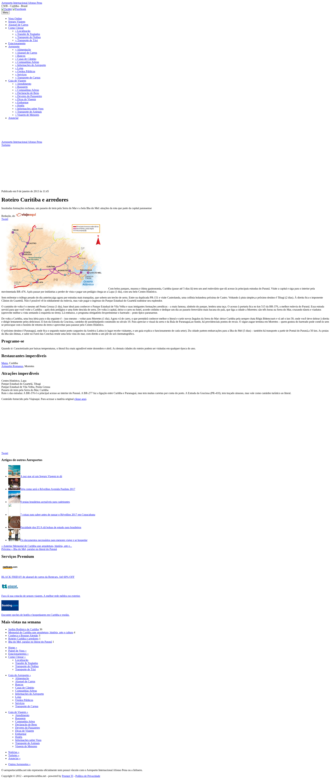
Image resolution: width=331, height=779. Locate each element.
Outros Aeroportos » (19, 764)
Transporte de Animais (27, 743)
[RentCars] (10, 571)
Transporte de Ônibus (27, 666)
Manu (4, 363)
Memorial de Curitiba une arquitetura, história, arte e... (36, 546)
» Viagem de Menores (27, 114)
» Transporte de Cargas (27, 77)
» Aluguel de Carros (26, 52)
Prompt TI (67, 776)
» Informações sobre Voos (29, 108)
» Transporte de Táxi (26, 40)
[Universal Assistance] (10, 590)
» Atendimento (23, 83)
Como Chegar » (17, 656)
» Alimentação (23, 49)
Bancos (19, 684)
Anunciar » (14, 758)
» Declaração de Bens (27, 93)
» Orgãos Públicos (25, 71)
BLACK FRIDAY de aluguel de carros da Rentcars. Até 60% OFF (37, 576)
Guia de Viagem (17, 80)
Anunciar (13, 117)
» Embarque (21, 102)
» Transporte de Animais (28, 111)
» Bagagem (21, 86)
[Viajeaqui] (26, 215)
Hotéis (18, 737)
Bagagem (20, 718)
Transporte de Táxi (25, 669)
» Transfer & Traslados (27, 34)
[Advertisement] (64, 139)
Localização (21, 660)
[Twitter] (6, 9)
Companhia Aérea (25, 721)
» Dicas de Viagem (25, 99)
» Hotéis (19, 105)
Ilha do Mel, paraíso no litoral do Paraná (29, 549)
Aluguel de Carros (18, 24)
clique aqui (80, 399)
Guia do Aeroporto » (19, 675)
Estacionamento (17, 43)
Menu (5, 12)
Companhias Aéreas (26, 690)
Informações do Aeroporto (29, 693)
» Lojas (19, 68)
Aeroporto (13, 46)
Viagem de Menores (26, 746)
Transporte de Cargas (26, 706)
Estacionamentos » (18, 653)
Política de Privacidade (87, 776)
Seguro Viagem (16, 21)
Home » (12, 647)
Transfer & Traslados (26, 663)
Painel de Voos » (17, 650)
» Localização (22, 31)
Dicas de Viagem (24, 730)
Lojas (18, 696)
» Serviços (21, 74)
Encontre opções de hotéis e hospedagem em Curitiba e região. (35, 614)
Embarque (20, 733)
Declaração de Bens (26, 724)
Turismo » (13, 755)
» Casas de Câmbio (25, 58)
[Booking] (10, 609)
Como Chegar (16, 27)
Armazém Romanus (12, 366)
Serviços (19, 703)
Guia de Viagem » (18, 712)
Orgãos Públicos (24, 700)
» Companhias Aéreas (27, 62)
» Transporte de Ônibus (28, 37)
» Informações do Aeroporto (30, 65)
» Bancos (20, 55)
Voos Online (15, 18)
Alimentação (22, 678)
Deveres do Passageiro (27, 727)
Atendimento (22, 715)
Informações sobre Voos (28, 740)
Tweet (4, 219)
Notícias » (13, 752)
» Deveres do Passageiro (28, 96)
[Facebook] (19, 9)
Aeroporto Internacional (21, 2)
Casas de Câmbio (24, 687)
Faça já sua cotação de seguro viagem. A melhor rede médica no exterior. (40, 595)
